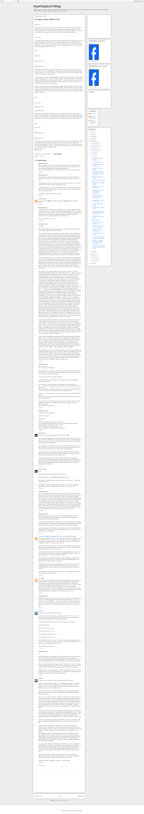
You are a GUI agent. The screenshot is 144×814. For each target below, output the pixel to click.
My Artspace (91, 68)
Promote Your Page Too (93, 61)
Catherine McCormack (93, 117)
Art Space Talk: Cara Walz (98, 180)
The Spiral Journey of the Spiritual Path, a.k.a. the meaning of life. (55, 536)
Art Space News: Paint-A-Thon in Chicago (98, 226)
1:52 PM (40, 195)
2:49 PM (40, 220)
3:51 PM (40, 607)
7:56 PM (40, 648)
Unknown (40, 198)
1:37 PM (40, 172)
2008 (92, 138)
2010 (92, 134)
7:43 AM (40, 533)
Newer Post (38, 796)
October (94, 147)
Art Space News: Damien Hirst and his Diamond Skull (98, 247)
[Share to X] (57, 154)
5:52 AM (40, 593)
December (95, 143)
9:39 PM (40, 675)
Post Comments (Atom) (62, 800)
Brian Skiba (93, 113)
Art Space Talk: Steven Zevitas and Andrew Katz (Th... (98, 173)
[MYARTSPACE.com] (94, 59)
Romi (39, 578)
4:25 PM (40, 361)
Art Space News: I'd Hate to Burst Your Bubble (98, 237)
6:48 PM (40, 430)
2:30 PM (40, 204)
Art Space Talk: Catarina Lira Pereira (98, 201)
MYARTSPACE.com (93, 43)
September (95, 149)
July (93, 154)
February (94, 258)
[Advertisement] (59, 780)
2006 (92, 263)
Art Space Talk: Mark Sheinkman (97, 230)
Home (59, 796)
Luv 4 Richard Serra (97, 162)
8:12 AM (40, 762)
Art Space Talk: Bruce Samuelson (97, 223)
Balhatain (40, 433)
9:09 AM (40, 575)
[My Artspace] (94, 85)
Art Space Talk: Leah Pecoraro (97, 187)
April (93, 253)
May (93, 251)
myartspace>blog (47, 6)
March (94, 256)
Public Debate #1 (96, 220)
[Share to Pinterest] (61, 154)
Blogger (80, 810)
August (94, 152)
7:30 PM (40, 488)
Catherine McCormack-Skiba (93, 122)
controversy (41, 156)
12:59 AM (40, 510)
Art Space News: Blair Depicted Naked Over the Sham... (98, 213)
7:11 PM (40, 466)
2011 (92, 132)
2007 (92, 141)
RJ (39, 610)
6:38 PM (40, 407)
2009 (92, 136)
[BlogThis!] (56, 154)
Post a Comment (41, 765)
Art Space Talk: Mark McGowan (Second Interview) (97, 242)
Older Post (80, 796)
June (93, 156)
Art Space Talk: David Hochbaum (97, 165)
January (94, 260)
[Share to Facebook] (59, 154)
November (95, 145)
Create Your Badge (92, 86)
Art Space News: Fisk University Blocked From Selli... (97, 196)
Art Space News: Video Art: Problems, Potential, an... (98, 191)
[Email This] (54, 154)
